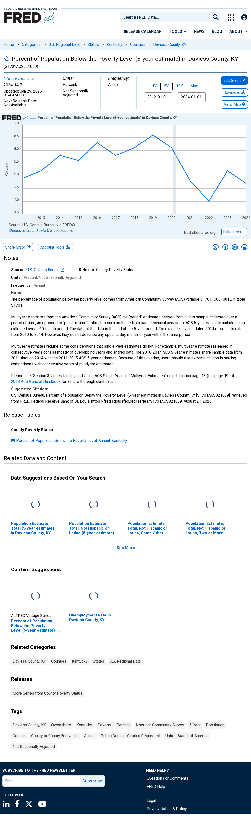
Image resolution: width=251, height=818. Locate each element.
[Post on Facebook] (225, 247)
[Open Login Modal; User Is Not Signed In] (244, 17)
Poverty (104, 725)
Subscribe (92, 780)
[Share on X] (216, 247)
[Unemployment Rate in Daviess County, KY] (93, 596)
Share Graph (16, 247)
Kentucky (114, 44)
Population (215, 725)
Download (232, 92)
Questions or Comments (167, 778)
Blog (217, 31)
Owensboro (61, 725)
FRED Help (156, 786)
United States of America (186, 736)
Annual (89, 736)
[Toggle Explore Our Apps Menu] (231, 17)
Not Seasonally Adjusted (34, 746)
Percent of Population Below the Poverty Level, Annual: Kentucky (71, 440)
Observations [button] (17, 78)
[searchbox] (166, 17)
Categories (31, 44)
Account (52, 247)
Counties (137, 44)
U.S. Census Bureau (43, 269)
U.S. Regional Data (64, 44)
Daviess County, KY (169, 44)
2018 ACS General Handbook (36, 381)
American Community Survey (159, 725)
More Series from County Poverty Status (47, 693)
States (93, 44)
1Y (154, 86)
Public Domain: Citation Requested (130, 736)
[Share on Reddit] (235, 247)
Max (194, 86)
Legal (151, 800)
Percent (123, 725)
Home (9, 44)
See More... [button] (127, 547)
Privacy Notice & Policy (167, 808)
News (199, 31)
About (236, 31)
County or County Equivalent (55, 736)
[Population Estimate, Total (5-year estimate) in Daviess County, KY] (35, 504)
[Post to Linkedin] (244, 247)
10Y (179, 86)
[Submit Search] (215, 17)
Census (19, 736)
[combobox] (165, 17)
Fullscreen (232, 231)
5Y (166, 86)
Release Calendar (143, 31)
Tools (176, 31)
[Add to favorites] (7, 58)
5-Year (195, 725)
